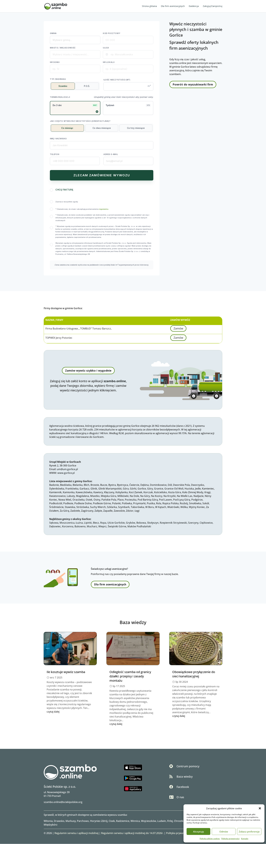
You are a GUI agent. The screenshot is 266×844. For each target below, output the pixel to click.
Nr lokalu (109, 62)
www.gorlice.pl (66, 473)
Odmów (223, 831)
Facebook (183, 787)
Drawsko (59, 821)
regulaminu (103, 209)
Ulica (106, 48)
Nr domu (55, 62)
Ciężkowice (206, 522)
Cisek (112, 821)
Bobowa (141, 522)
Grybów (130, 522)
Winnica (135, 821)
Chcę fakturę (64, 189)
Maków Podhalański (139, 526)
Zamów (178, 328)
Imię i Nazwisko (58, 138)
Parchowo (83, 821)
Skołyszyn (153, 522)
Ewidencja (194, 6)
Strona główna (149, 6)
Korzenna (67, 526)
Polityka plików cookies (210, 838)
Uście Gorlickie (116, 522)
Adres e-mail (110, 154)
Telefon (54, 154)
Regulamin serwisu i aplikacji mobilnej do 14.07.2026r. (132, 833)
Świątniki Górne (117, 526)
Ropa (103, 522)
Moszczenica (67, 522)
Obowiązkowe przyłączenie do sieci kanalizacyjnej (193, 674)
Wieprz (102, 526)
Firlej (170, 821)
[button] (259, 808)
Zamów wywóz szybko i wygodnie (88, 370)
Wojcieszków (148, 821)
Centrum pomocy (188, 766)
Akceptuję (198, 831)
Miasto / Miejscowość (63, 48)
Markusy (71, 821)
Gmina (53, 33)
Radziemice (122, 821)
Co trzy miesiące (136, 128)
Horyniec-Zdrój (98, 821)
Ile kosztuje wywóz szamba (66, 672)
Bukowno (80, 526)
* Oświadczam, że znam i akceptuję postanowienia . (82, 209)
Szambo (62, 86)
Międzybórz (50, 824)
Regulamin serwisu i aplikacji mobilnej (76, 833)
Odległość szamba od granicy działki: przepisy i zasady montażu (130, 676)
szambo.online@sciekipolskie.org (63, 802)
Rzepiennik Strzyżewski (173, 522)
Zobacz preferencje (249, 831)
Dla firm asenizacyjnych (173, 6)
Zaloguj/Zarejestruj (212, 6)
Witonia (48, 821)
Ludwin (161, 821)
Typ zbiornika (58, 79)
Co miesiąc (67, 128)
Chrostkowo (181, 821)
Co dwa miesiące (102, 128)
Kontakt (244, 838)
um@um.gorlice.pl (67, 469)
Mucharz (92, 526)
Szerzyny (193, 522)
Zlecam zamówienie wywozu (101, 175)
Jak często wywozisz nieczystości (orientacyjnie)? (80, 121)
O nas (180, 797)
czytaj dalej (53, 711)
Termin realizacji (60, 97)
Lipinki (88, 522)
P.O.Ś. (87, 86)
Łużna (79, 522)
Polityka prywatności (230, 838)
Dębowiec (55, 526)
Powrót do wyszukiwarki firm (193, 84)
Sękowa (53, 522)
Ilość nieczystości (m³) (116, 80)
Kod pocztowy (111, 33)
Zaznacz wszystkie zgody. (66, 202)
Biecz (96, 522)
